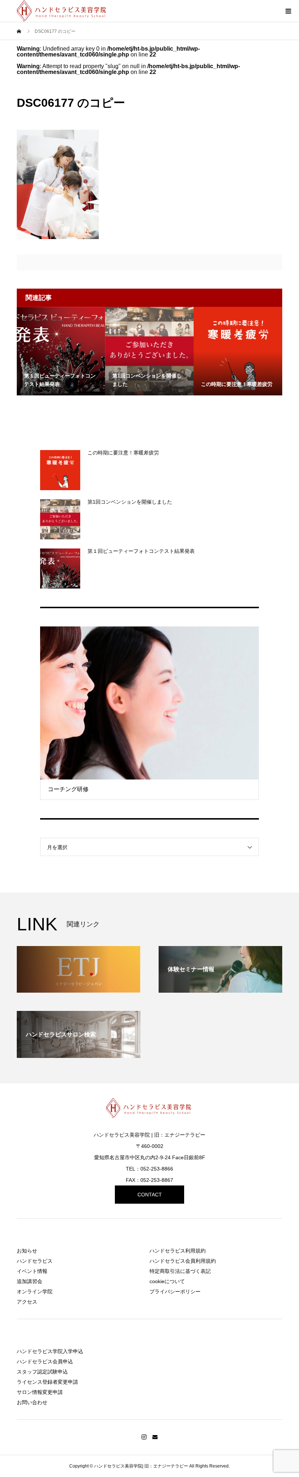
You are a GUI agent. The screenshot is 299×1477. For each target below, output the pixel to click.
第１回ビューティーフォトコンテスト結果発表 (141, 551)
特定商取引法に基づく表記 (180, 1271)
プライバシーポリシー (175, 1291)
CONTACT (149, 1194)
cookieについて (167, 1281)
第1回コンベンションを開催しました (130, 502)
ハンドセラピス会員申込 (45, 1361)
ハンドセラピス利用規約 (178, 1251)
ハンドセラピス (35, 1261)
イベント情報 (32, 1271)
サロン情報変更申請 (40, 1392)
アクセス (27, 1302)
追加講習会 (29, 1281)
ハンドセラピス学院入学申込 (50, 1351)
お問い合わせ (32, 1402)
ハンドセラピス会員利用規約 (183, 1261)
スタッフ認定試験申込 (42, 1372)
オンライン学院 (35, 1291)
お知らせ (27, 1251)
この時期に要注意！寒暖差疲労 (123, 453)
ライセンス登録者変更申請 (47, 1382)
